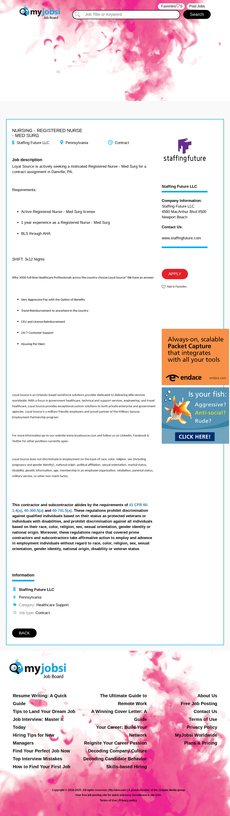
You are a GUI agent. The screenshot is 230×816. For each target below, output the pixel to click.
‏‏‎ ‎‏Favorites (171, 6)
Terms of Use (203, 719)
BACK (24, 633)
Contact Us (205, 711)
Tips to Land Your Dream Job (44, 711)
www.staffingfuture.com (181, 238)
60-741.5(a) (62, 510)
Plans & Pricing (200, 743)
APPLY (174, 274)
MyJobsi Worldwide (196, 735)
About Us (207, 695)
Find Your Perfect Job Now (41, 750)
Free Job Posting (199, 703)
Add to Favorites (177, 286)
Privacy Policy (202, 727)
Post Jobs (197, 6)
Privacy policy (128, 800)
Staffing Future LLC (179, 187)
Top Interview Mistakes (37, 758)
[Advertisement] (115, 58)
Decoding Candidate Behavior (115, 758)
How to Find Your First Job (41, 766)
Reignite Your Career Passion (115, 743)
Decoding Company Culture (117, 750)
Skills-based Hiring (126, 766)
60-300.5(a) (34, 510)
